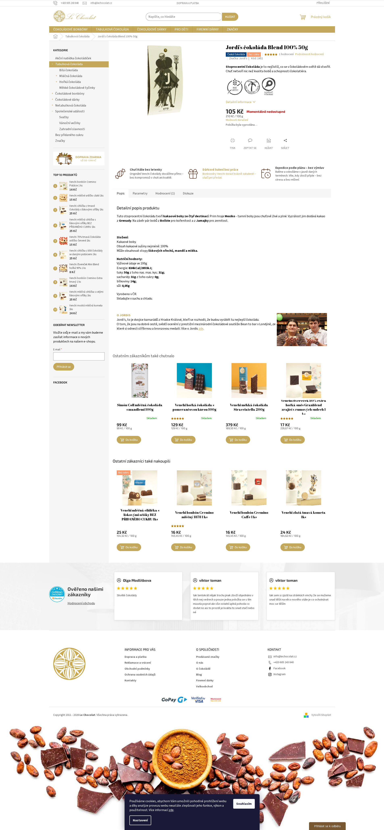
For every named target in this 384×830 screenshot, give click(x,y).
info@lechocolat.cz (285, 657)
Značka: (238, 58)
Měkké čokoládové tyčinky (77, 88)
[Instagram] (280, 674)
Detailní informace (239, 102)
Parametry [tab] (140, 193)
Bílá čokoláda (68, 70)
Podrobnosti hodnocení (309, 54)
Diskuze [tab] (188, 193)
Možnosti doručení (237, 120)
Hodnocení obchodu (81, 603)
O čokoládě (203, 669)
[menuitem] (70, 29)
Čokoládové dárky (67, 99)
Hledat (230, 16)
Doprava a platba (188, 3)
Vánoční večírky (69, 123)
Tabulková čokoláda (69, 64)
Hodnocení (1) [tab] (165, 193)
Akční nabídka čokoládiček (73, 58)
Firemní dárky (204, 681)
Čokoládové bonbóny (69, 93)
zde (171, 810)
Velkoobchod (204, 687)
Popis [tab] (121, 193)
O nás (199, 663)
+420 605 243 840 (284, 662)
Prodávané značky (207, 657)
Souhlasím (244, 804)
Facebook (280, 668)
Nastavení (140, 820)
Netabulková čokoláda (70, 105)
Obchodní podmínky (137, 669)
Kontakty (130, 681)
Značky (60, 141)
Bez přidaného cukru (69, 135)
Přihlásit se (64, 366)
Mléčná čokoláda (70, 76)
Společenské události (69, 111)
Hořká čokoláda (70, 82)
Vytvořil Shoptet (321, 715)
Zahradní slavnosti (72, 129)
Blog (199, 675)
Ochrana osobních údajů (140, 675)
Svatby (64, 117)
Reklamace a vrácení (138, 663)
